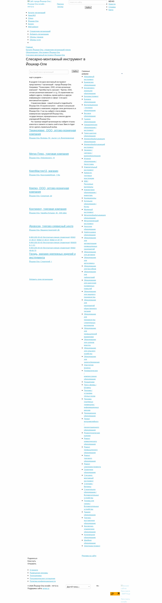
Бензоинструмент (91, 96)
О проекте (34, 570)
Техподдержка (36, 575)
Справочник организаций (40, 31)
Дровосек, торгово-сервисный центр (51, 226)
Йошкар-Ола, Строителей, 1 (40, 261)
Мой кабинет (33, 26)
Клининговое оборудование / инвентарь (90, 192)
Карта (111, 9)
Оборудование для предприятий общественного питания (90, 305)
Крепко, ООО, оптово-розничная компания (49, 190)
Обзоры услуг (35, 39)
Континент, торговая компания (47, 209)
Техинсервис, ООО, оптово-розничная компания (52, 132)
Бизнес (31, 24)
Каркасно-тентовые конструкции (89, 175)
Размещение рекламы (39, 573)
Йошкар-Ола (33, 21)
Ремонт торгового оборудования (90, 458)
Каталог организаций (36, 12)
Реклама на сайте (89, 555)
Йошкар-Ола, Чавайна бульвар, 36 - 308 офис (48, 213)
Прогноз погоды (60, 5)
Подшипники (89, 382)
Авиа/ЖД (32, 15)
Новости (112, 4)
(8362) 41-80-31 (43, 240)
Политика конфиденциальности (43, 581)
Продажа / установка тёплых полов (89, 393)
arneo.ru (46, 588)
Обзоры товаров (36, 37)
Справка (112, 7)
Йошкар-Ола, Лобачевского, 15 (42, 157)
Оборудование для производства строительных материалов (90, 320)
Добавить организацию (39, 34)
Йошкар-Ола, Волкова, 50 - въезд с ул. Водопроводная (51, 138)
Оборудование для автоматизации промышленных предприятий (90, 243)
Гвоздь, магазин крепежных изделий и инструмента (52, 255)
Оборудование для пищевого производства (90, 294)
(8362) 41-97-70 (56, 240)
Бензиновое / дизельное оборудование (90, 91)
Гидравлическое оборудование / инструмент (90, 127)
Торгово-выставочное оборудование (90, 520)
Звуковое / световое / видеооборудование (92, 153)
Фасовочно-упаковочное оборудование (90, 529)
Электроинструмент (92, 546)
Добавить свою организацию (41, 279)
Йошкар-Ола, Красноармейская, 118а (44, 175)
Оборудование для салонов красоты (90, 342)
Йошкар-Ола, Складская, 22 (40, 195)
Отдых (30, 18)
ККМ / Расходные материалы (88, 184)
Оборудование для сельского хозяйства (90, 351)
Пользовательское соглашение (42, 578)
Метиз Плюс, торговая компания (49, 153)
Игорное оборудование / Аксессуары (90, 161)
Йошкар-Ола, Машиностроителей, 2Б (44, 230)
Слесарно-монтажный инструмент (88, 478)
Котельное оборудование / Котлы (90, 204)
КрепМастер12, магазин (43, 171)
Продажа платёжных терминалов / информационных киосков (91, 404)
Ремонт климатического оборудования (90, 441)
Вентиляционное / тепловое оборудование (91, 108)
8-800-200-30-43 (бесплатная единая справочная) (49, 237)
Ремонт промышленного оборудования (91, 450)
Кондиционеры (90, 198)
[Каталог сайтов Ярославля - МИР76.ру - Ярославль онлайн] (125, 593)
